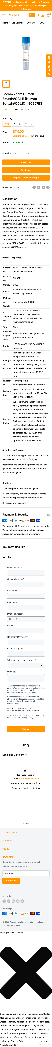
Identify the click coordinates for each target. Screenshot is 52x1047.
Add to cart (26, 162)
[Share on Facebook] (34, 187)
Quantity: (6, 153)
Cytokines (32, 23)
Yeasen (6, 109)
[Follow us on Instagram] (13, 901)
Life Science (17, 23)
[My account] (42, 15)
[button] (32, 15)
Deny (9, 1045)
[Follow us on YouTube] (18, 901)
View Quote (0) (49, 65)
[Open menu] (3, 15)
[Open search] (38, 15)
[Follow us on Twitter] (8, 901)
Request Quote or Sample (26, 177)
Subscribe (11, 880)
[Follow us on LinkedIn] (22, 901)
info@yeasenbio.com (29, 779)
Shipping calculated (22, 136)
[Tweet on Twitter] (43, 187)
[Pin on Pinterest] (38, 187)
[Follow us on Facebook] (4, 901)
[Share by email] (48, 187)
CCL (42, 23)
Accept (3, 1045)
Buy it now (26, 170)
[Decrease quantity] (15, 153)
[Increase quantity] (28, 153)
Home (5, 23)
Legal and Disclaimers (14, 754)
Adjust (15, 1045)
